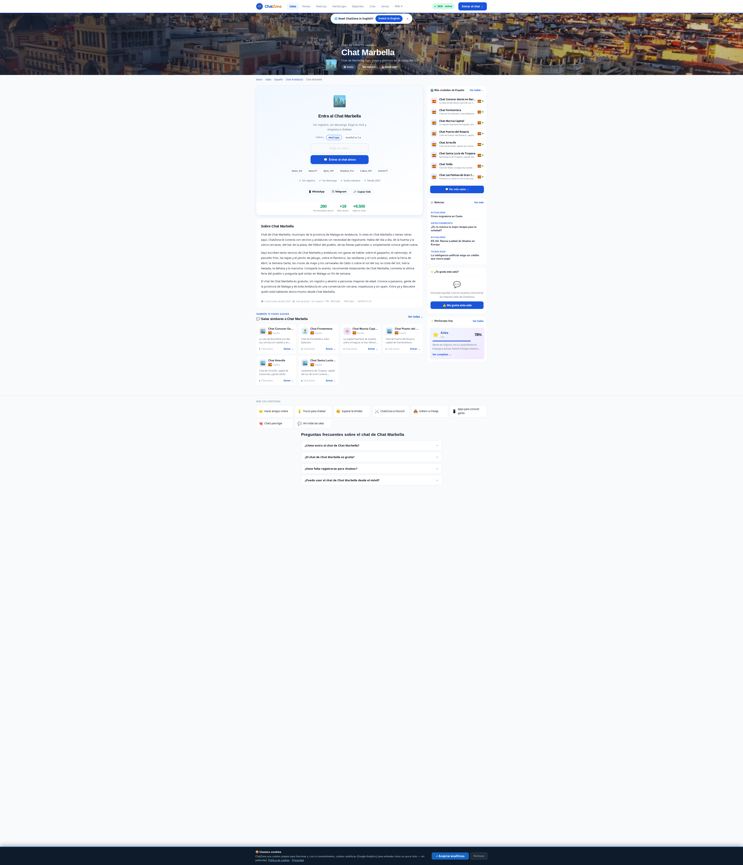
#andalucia (353, 137)
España (278, 79)
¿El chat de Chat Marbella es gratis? (371, 457)
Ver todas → (415, 316)
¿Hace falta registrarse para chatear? (371, 468)
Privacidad (298, 860)
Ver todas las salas (310, 423)
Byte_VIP (329, 171)
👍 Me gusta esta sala (457, 305)
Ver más (479, 202)
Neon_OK (297, 171)
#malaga (334, 137)
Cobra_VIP (366, 171)
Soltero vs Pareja (425, 411)
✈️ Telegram (338, 191)
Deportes (358, 6)
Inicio (259, 79)
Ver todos (478, 321)
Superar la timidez (349, 411)
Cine (372, 6)
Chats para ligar (270, 423)
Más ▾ (398, 6)
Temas (306, 6)
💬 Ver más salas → (457, 189)
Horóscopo (339, 6)
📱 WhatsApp (316, 191)
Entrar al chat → (472, 6)
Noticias (321, 6)
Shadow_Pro (347, 171)
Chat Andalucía (294, 79)
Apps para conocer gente (465, 411)
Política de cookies (279, 860)
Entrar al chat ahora (340, 159)
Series (385, 6)
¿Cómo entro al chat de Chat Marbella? (371, 445)
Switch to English (389, 18)
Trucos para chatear (311, 411)
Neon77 (312, 171)
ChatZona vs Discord (389, 411)
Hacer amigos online (273, 411)
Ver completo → (441, 354)
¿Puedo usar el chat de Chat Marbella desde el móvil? (371, 480)
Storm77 (383, 171)
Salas (292, 6)
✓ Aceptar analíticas (450, 856)
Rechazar (479, 856)
